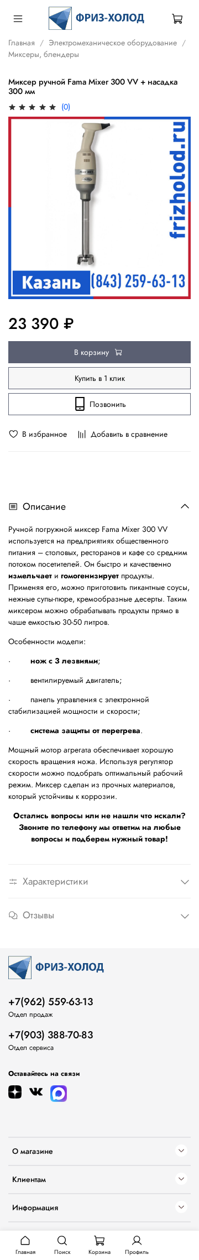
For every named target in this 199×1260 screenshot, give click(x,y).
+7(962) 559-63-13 (50, 1002)
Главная (21, 42)
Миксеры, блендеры (43, 54)
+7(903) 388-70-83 (50, 1035)
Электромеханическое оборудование (113, 42)
